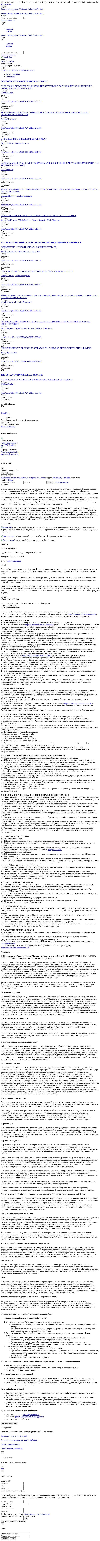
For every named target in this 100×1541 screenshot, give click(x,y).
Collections (32, 9)
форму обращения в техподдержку (29, 1417)
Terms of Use (6, 4)
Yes (2, 1469)
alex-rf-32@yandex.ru (9, 454)
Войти (12, 1539)
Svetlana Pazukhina (24, 196)
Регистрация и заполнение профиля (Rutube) (19, 1440)
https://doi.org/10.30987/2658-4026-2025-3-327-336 (21, 260)
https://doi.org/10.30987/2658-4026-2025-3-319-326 (21, 229)
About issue (10, 76)
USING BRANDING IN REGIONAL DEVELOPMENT (24, 139)
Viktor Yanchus (23, 252)
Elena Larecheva (7, 143)
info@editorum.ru (14, 561)
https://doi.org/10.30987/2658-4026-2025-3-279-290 (21, 128)
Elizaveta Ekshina (35, 328)
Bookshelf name (8, 471)
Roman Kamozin (39, 220)
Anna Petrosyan (7, 170)
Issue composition (13, 74)
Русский (9, 29)
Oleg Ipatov (35, 252)
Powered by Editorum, (62, 478)
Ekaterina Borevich (8, 252)
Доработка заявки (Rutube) (12, 1448)
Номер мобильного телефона (13, 1491)
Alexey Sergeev (20, 328)
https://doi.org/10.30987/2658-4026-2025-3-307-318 (21, 205)
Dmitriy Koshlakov (8, 119)
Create (10, 480)
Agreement (5, 478)
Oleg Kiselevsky (7, 302)
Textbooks (23, 9)
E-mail (3, 1504)
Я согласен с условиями (13, 1514)
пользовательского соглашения (37, 1514)
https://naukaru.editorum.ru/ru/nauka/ (82, 614)
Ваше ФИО (5, 1481)
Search (3, 16)
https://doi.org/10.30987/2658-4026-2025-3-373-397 (21, 361)
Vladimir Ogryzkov (22, 276)
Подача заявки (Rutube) (10, 1444)
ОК (26, 1519)
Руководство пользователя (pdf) (14, 1436)
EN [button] (2, 25)
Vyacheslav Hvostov (9, 220)
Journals (4, 9)
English (9, 31)
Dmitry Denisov (7, 276)
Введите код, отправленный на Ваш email (18, 1516)
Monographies (13, 9)
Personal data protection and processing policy (28, 478)
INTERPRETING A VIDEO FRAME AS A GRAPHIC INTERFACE (28, 247)
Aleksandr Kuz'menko (9, 452)
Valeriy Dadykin (24, 220)
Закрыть (5, 1521)
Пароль (4, 1536)
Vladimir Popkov (7, 384)
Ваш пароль (6, 1506)
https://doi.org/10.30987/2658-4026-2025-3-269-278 (21, 101)
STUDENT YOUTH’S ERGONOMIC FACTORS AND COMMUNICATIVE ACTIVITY (37, 271)
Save (10, 473)
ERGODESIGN (7, 61)
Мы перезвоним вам (9, 1423)
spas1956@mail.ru (8, 445)
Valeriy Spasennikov (9, 352)
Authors (40, 9)
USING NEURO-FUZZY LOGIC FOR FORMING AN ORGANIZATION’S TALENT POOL (38, 216)
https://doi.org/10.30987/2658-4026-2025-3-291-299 (21, 152)
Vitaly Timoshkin (53, 220)
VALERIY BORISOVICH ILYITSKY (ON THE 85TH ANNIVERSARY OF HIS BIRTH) (37, 380)
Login (50, 482)
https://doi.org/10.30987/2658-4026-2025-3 (17, 70)
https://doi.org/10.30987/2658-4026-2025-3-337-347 (21, 284)
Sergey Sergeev (7, 328)
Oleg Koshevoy (7, 93)
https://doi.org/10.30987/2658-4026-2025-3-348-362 (21, 311)
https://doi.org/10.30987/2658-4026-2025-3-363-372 (21, 337)
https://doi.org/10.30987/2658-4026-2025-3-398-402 (21, 393)
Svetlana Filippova (8, 196)
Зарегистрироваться (17, 1521)
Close (4, 473)
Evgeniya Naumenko (23, 302)
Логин (3, 1533)
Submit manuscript (8, 20)
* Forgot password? (61, 482)
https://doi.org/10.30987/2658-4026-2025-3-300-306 (21, 178)
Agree (4, 7)
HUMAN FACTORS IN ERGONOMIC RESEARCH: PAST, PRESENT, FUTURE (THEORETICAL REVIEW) (46, 348)
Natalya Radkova (22, 143)
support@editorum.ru (31, 1415)
